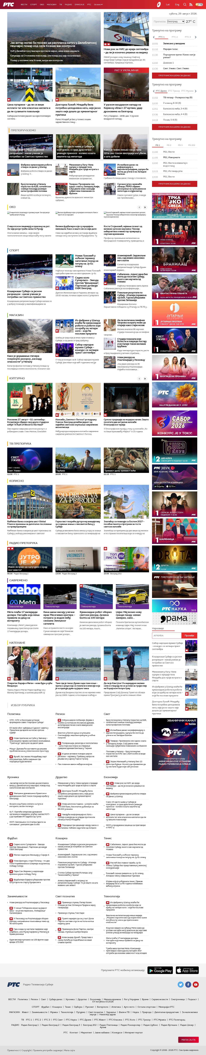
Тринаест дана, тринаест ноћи (120, 469)
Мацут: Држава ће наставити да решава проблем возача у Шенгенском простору (29, 749)
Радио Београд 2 (50, 1025)
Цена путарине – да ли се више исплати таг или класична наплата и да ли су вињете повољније (28, 108)
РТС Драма (85, 1019)
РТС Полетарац (177, 1019)
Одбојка (78, 1007)
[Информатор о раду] (174, 758)
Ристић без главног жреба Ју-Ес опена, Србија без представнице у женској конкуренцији (126, 865)
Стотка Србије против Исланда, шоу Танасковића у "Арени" (75, 873)
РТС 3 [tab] (188, 37)
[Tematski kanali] (174, 612)
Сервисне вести (160, 999)
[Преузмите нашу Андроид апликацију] (160, 970)
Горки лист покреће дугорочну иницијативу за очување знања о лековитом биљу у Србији (77, 524)
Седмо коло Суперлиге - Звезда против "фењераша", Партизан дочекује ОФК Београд (87, 283)
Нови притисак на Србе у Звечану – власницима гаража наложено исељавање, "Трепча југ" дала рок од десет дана (30, 741)
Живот (25, 1012)
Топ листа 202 (112, 570)
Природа (146, 1012)
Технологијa (112, 896)
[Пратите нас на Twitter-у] (181, 985)
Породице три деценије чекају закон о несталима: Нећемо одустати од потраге (78, 826)
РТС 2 (38, 1019)
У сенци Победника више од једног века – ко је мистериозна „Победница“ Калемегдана (28, 910)
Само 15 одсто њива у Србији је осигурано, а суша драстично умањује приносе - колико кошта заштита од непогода (76, 151)
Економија (111, 777)
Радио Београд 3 (71, 1025)
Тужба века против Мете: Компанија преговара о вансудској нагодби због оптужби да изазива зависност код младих (126, 950)
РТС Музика (160, 1019)
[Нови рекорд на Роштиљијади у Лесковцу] (110, 362)
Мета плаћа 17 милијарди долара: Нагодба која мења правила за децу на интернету (23, 616)
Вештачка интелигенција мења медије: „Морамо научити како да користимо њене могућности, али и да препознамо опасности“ (126, 919)
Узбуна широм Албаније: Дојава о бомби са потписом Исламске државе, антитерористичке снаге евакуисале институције (76, 724)
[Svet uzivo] (174, 340)
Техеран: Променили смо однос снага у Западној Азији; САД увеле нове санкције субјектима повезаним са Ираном (84, 189)
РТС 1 (29, 1019)
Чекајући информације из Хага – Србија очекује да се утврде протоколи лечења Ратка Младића (76, 817)
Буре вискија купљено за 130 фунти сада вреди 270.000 (29, 940)
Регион (60, 714)
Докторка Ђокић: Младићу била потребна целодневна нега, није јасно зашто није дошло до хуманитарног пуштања (78, 109)
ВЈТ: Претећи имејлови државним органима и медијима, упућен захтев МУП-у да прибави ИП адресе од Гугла (30, 814)
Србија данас (56, 999)
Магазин (51, 4)
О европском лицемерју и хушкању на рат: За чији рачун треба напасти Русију (28, 227)
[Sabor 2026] (174, 423)
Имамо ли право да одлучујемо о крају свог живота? (27, 567)
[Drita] (174, 558)
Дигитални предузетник (166, 1012)
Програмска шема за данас (174, 75)
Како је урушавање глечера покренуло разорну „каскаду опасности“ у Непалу (24, 358)
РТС (89, 4)
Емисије (79, 4)
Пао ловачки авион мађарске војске (75, 764)
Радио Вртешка (169, 1025)
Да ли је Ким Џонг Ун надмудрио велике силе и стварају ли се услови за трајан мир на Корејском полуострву (125, 686)
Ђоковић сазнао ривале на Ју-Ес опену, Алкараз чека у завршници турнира (125, 874)
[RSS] (191, 4)
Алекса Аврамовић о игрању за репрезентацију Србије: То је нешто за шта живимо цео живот (78, 883)
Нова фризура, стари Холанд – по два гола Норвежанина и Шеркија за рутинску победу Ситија (30, 863)
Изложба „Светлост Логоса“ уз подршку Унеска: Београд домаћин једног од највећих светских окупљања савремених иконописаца (76, 423)
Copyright (26, 1050)
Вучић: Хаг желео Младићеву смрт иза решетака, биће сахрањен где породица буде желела (28, 759)
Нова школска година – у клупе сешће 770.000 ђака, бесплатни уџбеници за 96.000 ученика (78, 806)
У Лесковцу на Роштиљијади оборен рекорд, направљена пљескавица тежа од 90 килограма (29, 921)
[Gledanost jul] (174, 394)
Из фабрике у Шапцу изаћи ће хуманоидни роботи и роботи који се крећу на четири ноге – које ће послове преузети (88, 327)
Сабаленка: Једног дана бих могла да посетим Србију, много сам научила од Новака (132, 278)
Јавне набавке (102, 1032)
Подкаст (192, 999)
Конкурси (117, 1032)
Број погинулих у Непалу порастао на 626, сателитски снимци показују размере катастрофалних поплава (36, 187)
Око (12, 207)
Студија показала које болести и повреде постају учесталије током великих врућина (132, 342)
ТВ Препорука (20, 443)
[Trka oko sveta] (174, 205)
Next (195, 37)
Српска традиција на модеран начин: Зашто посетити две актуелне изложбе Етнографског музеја (126, 422)
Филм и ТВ (124, 1012)
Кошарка (61, 838)
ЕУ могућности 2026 (103, 1001)
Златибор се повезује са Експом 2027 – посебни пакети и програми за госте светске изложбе (124, 524)
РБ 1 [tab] (157, 145)
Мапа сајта (188, 1039)
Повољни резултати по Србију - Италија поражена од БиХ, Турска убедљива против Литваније (131, 296)
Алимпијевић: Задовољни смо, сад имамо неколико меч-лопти (131, 258)
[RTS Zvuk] (174, 477)
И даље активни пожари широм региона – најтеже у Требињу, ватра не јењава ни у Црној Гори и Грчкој (76, 756)
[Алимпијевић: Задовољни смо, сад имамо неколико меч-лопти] (110, 260)
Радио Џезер (187, 1025)
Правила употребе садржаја (47, 1050)
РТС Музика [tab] (187, 91)
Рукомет (89, 1007)
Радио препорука (23, 543)
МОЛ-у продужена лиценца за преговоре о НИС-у (126, 826)
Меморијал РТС (166, 1007)
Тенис (108, 838)
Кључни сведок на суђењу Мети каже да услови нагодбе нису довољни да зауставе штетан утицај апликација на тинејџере (126, 930)
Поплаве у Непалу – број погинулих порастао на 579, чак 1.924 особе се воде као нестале (125, 753)
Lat (168, 4)
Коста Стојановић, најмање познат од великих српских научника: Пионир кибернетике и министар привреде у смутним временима (123, 230)
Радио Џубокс (150, 1025)
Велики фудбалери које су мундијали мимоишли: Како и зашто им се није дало (76, 227)
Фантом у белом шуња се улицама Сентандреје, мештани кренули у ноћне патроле (76, 735)
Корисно (16, 481)
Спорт (33, 4)
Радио (68, 4)
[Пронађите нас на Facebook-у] (188, 985)
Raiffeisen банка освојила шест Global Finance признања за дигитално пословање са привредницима (29, 524)
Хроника (13, 777)
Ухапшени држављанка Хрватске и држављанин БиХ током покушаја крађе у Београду (29, 796)
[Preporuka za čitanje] (174, 585)
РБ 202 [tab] (191, 145)
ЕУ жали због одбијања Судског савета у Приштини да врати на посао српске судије (29, 730)
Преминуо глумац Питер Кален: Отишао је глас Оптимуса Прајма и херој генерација (76, 905)
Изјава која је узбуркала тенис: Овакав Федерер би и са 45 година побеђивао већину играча (124, 883)
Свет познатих (65, 896)
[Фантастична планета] (174, 286)
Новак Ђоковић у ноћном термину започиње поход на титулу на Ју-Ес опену (86, 261)
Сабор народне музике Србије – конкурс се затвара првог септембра (86, 348)
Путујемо (80, 1012)
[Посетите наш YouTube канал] (196, 985)
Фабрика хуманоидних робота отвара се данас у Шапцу (36, 165)
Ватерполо (102, 1007)
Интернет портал (134, 1032)
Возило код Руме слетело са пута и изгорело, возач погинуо (26, 805)
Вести (24, 4)
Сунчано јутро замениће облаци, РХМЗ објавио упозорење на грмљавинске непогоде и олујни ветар (131, 187)
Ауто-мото (129, 1007)
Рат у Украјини (131, 999)
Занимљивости (17, 896)
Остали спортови (146, 1007)
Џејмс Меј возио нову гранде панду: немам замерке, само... (128, 615)
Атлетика (116, 1007)
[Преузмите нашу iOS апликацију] (187, 970)
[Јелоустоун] (174, 504)
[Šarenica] (174, 531)
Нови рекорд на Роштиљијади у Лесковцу (131, 358)
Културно (17, 378)
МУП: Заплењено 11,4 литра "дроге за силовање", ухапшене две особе (28, 823)
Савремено (18, 580)
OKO (42, 4)
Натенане (17, 643)
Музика (54, 1012)
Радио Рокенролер (130, 1025)
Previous (153, 37)
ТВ (60, 4)
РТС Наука (71, 1019)
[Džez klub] (174, 450)
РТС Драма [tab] (161, 91)
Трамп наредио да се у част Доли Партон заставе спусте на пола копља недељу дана (76, 921)
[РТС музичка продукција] (174, 731)
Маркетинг (86, 1032)
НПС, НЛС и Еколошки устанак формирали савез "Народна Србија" (27, 721)
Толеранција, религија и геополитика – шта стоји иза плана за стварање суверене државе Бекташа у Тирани (78, 746)
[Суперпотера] (174, 232)
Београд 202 (90, 1025)
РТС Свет (58, 1019)
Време (145, 999)
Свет (107, 714)
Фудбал (12, 838)
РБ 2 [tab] (169, 145)
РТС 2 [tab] (175, 37)
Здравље (111, 1012)
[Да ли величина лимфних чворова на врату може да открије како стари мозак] (110, 325)
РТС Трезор (144, 1019)
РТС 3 (47, 1019)
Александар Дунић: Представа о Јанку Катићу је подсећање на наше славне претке (75, 940)
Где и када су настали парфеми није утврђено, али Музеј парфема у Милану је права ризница (29, 932)
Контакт (74, 1032)
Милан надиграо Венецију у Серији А (31, 855)
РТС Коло (130, 1019)
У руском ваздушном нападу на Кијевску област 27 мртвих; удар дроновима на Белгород (123, 108)
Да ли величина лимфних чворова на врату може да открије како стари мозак (131, 323)
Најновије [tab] (158, 628)
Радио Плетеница (109, 1025)
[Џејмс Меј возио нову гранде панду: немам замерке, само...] (132, 596)
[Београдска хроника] (174, 367)
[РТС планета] (159, 4)
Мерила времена (112, 999)
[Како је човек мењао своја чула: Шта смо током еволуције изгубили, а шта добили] (125, 146)
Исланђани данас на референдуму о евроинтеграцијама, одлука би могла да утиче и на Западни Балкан (132, 169)
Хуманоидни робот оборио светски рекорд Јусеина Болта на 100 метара (96, 615)
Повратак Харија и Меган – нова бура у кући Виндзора (29, 684)
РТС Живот (100, 1019)
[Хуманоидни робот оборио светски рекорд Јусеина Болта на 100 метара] (96, 596)
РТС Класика (115, 1019)
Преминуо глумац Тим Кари (71, 913)
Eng (177, 4)
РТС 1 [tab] (162, 37)
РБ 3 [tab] (180, 145)
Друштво (61, 777)
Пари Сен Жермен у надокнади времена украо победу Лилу (26, 872)
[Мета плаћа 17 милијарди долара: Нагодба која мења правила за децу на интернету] (23, 596)
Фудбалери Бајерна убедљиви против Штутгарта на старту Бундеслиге (30, 881)
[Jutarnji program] (174, 313)
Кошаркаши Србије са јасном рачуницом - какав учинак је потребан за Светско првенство (29, 153)
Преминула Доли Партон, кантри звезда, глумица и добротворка (75, 930)
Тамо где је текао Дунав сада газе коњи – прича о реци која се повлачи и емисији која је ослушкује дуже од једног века (77, 686)
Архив (103, 1027)
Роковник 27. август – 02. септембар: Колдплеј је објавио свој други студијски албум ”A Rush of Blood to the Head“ (28, 422)
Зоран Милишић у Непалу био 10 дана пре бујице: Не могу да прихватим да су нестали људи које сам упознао (126, 764)
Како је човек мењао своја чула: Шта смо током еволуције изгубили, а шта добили (125, 153)
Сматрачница (178, 999)
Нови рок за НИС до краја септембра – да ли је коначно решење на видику (126, 51)
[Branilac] (174, 259)
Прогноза (160, 21)
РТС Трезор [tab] (174, 91)
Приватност (13, 1050)
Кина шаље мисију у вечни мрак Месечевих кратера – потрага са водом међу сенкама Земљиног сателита (59, 618)
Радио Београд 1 (30, 1025)
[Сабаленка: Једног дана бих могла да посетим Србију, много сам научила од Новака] (110, 279)
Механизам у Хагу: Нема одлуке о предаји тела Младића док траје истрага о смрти (84, 168)
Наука (136, 1012)
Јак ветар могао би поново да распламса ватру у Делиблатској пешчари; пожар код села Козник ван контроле (53, 44)
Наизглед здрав (107, 1014)
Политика (13, 714)
